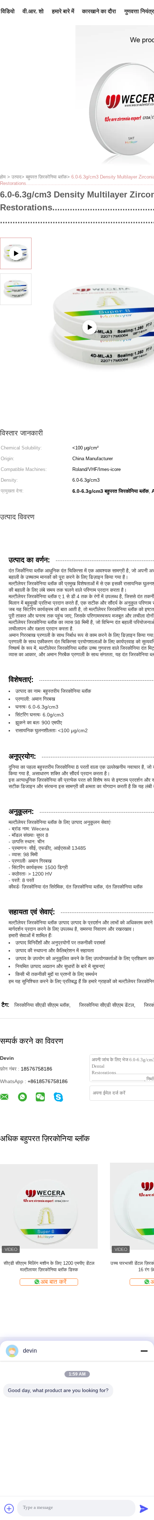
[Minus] (144, 1351)
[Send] (144, 1508)
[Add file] (9, 1508)
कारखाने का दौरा (99, 11)
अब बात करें (53, 1281)
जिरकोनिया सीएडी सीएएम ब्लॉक (41, 1005)
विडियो (8, 11)
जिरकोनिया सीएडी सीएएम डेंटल (106, 1005)
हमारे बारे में (63, 11)
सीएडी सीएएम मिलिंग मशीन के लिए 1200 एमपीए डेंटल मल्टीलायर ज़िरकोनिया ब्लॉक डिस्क (49, 1266)
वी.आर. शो (33, 11)
